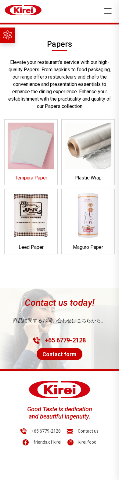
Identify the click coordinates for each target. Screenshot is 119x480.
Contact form (59, 354)
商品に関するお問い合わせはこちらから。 (59, 320)
